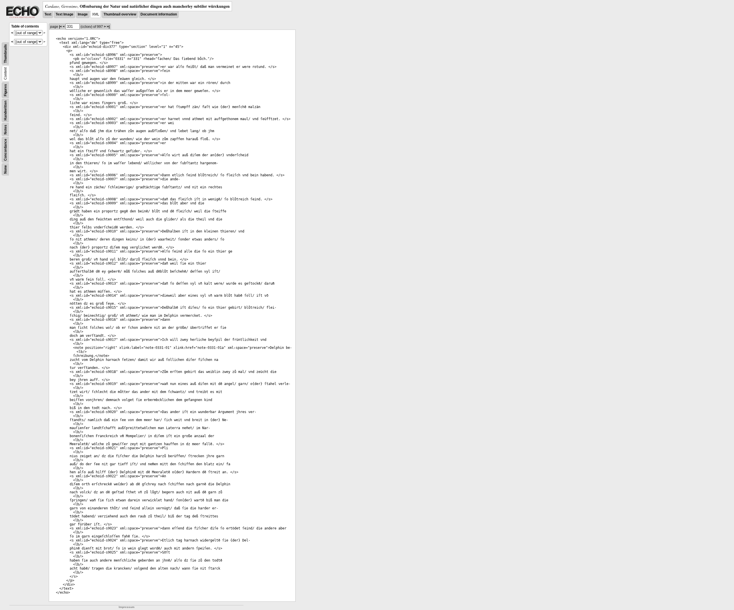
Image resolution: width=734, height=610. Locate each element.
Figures (5, 90)
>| (108, 27)
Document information (158, 14)
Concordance (5, 150)
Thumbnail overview (120, 14)
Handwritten (5, 110)
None (5, 169)
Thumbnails (5, 53)
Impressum (126, 607)
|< (60, 27)
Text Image (64, 14)
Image (83, 14)
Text (47, 14)
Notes (5, 129)
